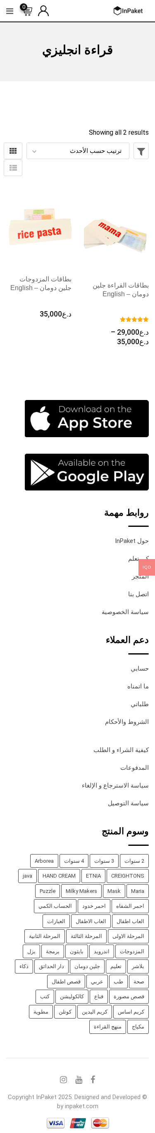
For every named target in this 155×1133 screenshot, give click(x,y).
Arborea (44, 861)
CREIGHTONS (127, 876)
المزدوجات (132, 951)
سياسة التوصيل (128, 803)
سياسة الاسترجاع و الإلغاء (115, 785)
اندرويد (102, 951)
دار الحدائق (51, 966)
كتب (45, 996)
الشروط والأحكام (127, 722)
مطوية (40, 1012)
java (27, 876)
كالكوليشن (72, 996)
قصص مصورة (129, 996)
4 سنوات (74, 861)
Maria (137, 891)
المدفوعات (134, 767)
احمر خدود (94, 906)
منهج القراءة (108, 1027)
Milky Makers (81, 891)
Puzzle (47, 891)
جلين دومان (87, 966)
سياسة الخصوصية (125, 612)
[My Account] (43, 10)
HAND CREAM (59, 876)
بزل (31, 951)
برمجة (53, 951)
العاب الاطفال (91, 921)
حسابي (140, 668)
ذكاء (24, 966)
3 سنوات (104, 861)
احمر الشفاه (130, 906)
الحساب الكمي (55, 906)
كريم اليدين (94, 1012)
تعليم (116, 966)
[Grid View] (13, 151)
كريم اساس (131, 1012)
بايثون (76, 951)
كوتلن (65, 1012)
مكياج (138, 1027)
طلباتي (140, 704)
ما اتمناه (138, 686)
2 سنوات (134, 861)
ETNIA (93, 876)
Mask (114, 891)
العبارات (56, 921)
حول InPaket (132, 541)
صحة (139, 981)
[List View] (13, 167)
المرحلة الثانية (44, 936)
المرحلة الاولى (128, 936)
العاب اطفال (130, 921)
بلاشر (138, 966)
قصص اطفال (66, 981)
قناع (98, 996)
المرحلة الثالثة (86, 936)
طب (118, 981)
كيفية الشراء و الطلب (121, 750)
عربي (97, 981)
